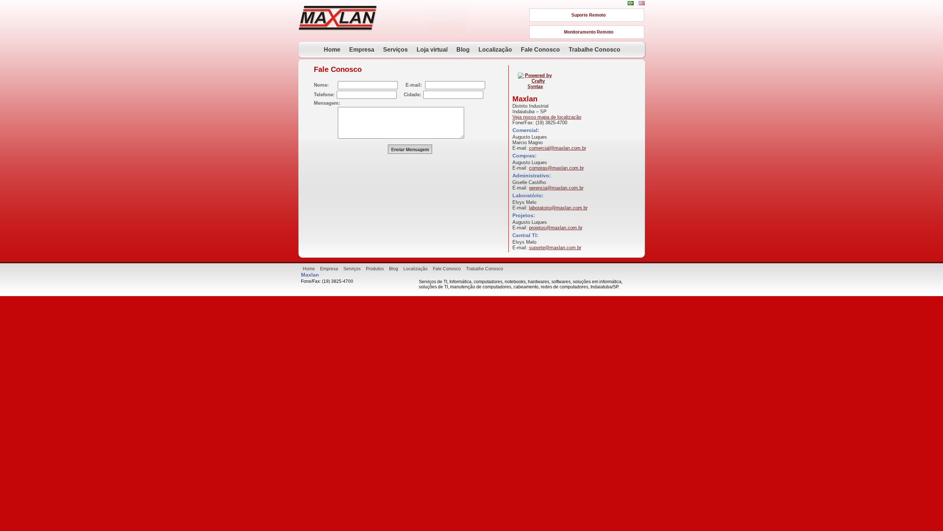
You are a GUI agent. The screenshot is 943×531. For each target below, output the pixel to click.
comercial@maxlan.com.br (557, 148)
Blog (463, 49)
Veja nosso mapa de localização (546, 117)
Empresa (361, 49)
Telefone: (324, 94)
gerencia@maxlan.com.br (556, 188)
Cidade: (412, 94)
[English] (642, 3)
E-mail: (414, 85)
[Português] (631, 3)
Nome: (321, 85)
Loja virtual (432, 49)
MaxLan (337, 17)
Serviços (395, 49)
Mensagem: (327, 103)
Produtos (375, 268)
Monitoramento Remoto (588, 32)
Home (332, 49)
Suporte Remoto (588, 15)
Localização (495, 49)
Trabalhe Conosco (594, 49)
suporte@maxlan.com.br (555, 247)
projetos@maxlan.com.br (555, 227)
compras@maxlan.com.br (556, 168)
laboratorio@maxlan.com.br (558, 208)
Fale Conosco (540, 49)
